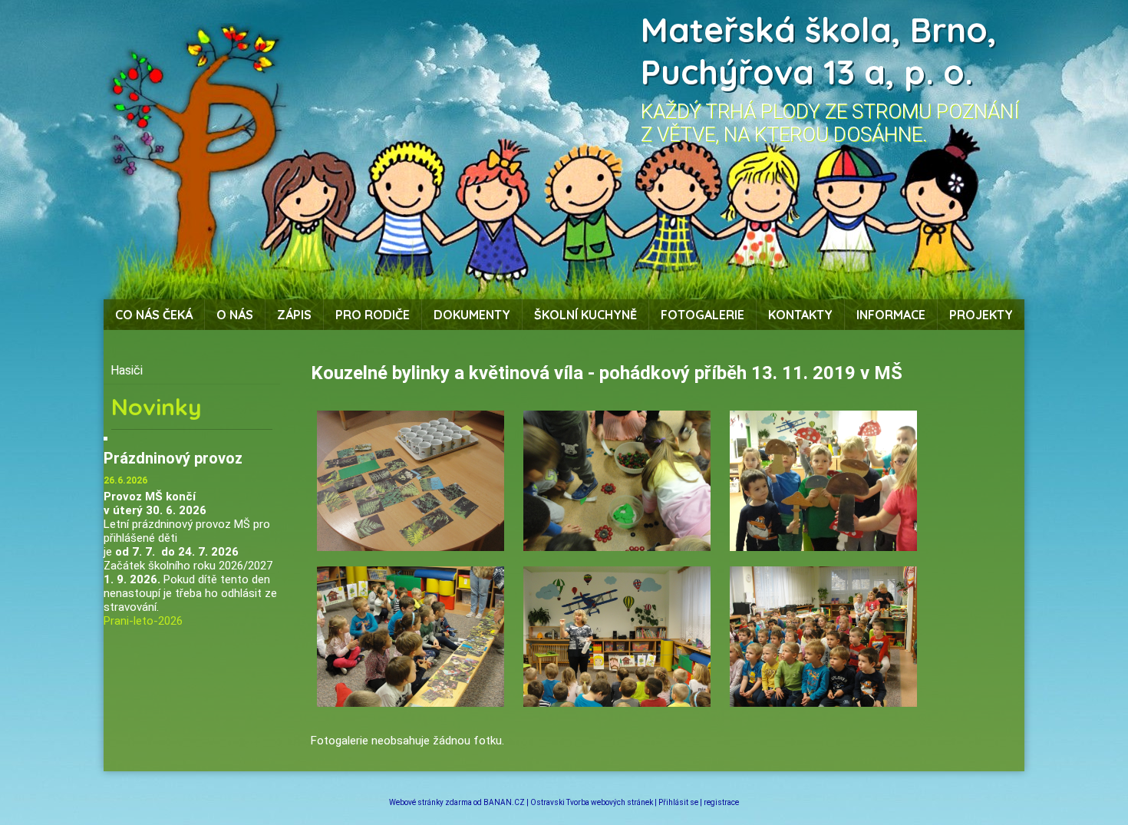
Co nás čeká (154, 314)
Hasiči (126, 370)
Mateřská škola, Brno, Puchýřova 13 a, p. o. (819, 50)
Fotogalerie (702, 314)
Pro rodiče (372, 314)
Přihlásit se (678, 802)
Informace (890, 314)
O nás (234, 314)
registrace (721, 802)
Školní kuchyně (585, 314)
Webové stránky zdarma (430, 802)
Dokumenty (472, 314)
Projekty (981, 314)
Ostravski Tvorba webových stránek (591, 802)
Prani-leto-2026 (143, 621)
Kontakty (800, 314)
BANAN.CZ (504, 802)
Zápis (294, 314)
